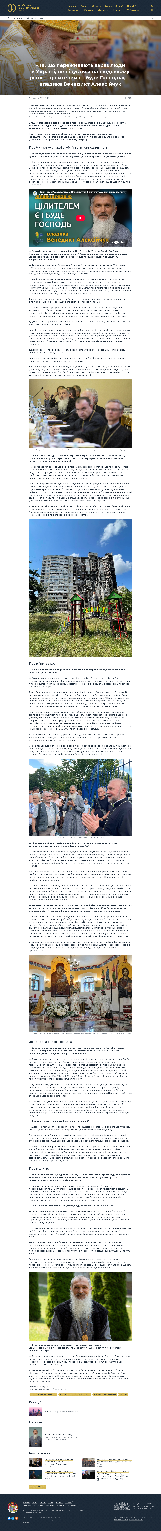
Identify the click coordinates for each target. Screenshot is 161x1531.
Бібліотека (38, 1505)
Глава (34, 1502)
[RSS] (16, 1518)
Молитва (123, 1395)
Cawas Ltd (37, 1513)
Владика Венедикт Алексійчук (43, 1395)
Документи (50, 1505)
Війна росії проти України (105, 1395)
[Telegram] (12, 1518)
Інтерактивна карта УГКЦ (142, 1509)
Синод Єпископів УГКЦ (141, 1504)
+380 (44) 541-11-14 (121, 1519)
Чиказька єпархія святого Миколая (61, 1411)
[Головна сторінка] (8, 18)
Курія (50, 1502)
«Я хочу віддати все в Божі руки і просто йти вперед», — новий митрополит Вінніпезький (59, 1461)
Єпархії (59, 1502)
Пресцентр (27, 1505)
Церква (26, 1502)
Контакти (60, 1505)
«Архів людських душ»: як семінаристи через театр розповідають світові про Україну (114, 1461)
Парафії (68, 1502)
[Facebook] (9, 1518)
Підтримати (71, 1505)
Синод (43, 1502)
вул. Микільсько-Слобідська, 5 (126, 1517)
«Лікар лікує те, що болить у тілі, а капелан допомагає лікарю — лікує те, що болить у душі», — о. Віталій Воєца (61, 1475)
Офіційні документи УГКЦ (142, 1506)
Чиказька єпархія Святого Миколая (75, 1395)
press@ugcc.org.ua (136, 1519)
